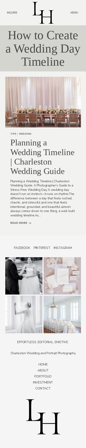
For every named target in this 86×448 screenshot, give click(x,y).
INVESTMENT (43, 382)
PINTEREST (42, 248)
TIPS (13, 134)
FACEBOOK (22, 248)
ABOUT (43, 370)
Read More (20, 223)
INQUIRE (12, 13)
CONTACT (42, 388)
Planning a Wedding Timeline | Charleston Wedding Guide (42, 157)
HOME (43, 364)
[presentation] (43, 102)
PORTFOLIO (42, 376)
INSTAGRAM (63, 248)
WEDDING (25, 134)
